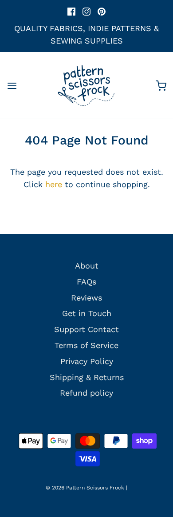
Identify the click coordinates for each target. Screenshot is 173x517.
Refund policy (86, 392)
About (86, 265)
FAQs (86, 281)
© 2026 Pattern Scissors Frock (85, 488)
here (53, 184)
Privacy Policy (86, 361)
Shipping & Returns (87, 377)
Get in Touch (86, 313)
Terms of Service (86, 345)
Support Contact (86, 329)
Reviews (86, 297)
